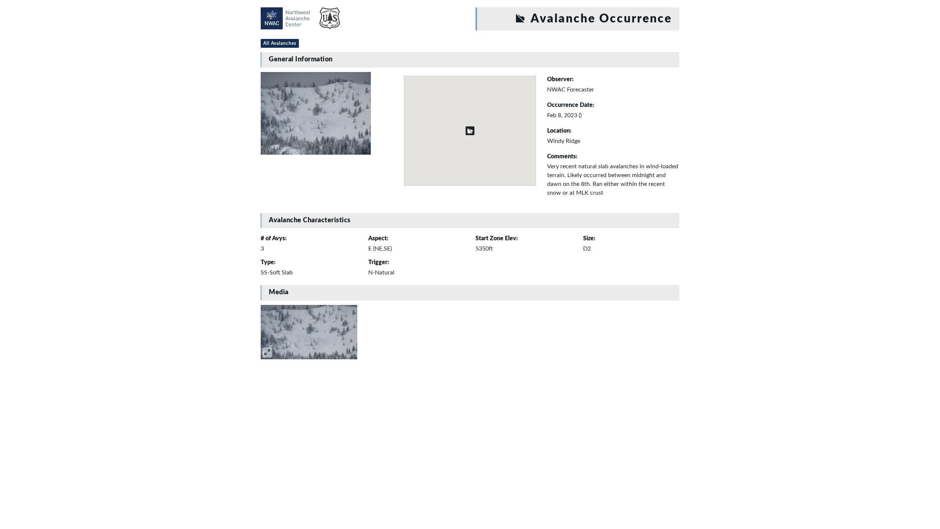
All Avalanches (279, 43)
